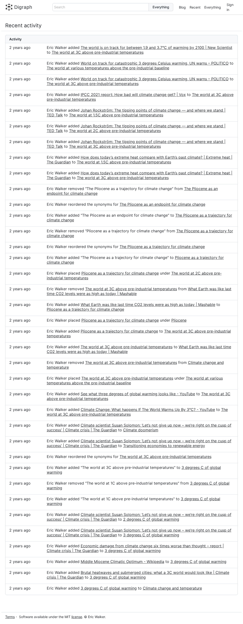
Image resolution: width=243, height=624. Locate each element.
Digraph (23, 7)
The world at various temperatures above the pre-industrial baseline (108, 68)
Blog (182, 7)
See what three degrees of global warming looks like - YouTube (138, 393)
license (76, 617)
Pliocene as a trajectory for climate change (120, 273)
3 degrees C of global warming (151, 535)
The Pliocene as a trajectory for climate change (162, 246)
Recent (195, 7)
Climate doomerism (140, 430)
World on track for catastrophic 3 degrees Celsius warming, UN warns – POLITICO (155, 63)
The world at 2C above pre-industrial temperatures (115, 130)
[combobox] (100, 7)
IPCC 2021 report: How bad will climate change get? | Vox (133, 94)
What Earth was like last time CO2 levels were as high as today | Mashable (148, 304)
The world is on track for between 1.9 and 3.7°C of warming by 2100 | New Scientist (156, 47)
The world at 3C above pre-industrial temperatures (98, 52)
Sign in (230, 7)
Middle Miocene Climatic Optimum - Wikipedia (122, 561)
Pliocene (179, 320)
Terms (10, 617)
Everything (212, 7)
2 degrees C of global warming (151, 519)
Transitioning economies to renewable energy (164, 445)
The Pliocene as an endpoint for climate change (162, 204)
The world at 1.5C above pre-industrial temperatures (116, 115)
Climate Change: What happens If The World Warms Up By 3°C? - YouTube (148, 409)
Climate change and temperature (172, 588)
